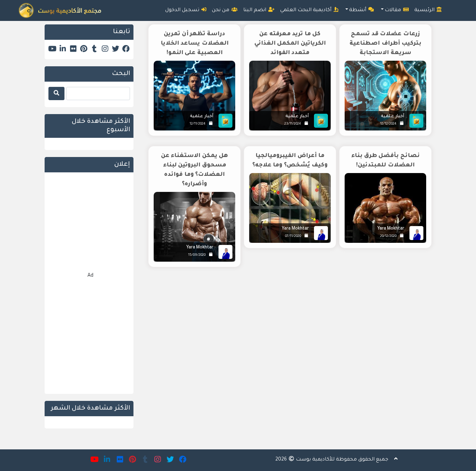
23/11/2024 (292, 124)
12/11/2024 (198, 124)
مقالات (393, 10)
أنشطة (358, 10)
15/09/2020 (197, 255)
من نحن (221, 10)
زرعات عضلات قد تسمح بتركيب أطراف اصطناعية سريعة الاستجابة (385, 43)
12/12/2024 (388, 124)
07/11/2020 (293, 236)
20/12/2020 (388, 236)
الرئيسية (425, 10)
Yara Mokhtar (390, 228)
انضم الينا (255, 10)
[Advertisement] (287, 332)
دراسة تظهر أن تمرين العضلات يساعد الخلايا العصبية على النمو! (195, 43)
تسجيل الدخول (183, 10)
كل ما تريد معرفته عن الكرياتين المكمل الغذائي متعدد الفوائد (290, 43)
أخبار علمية (392, 116)
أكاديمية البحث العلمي (306, 10)
